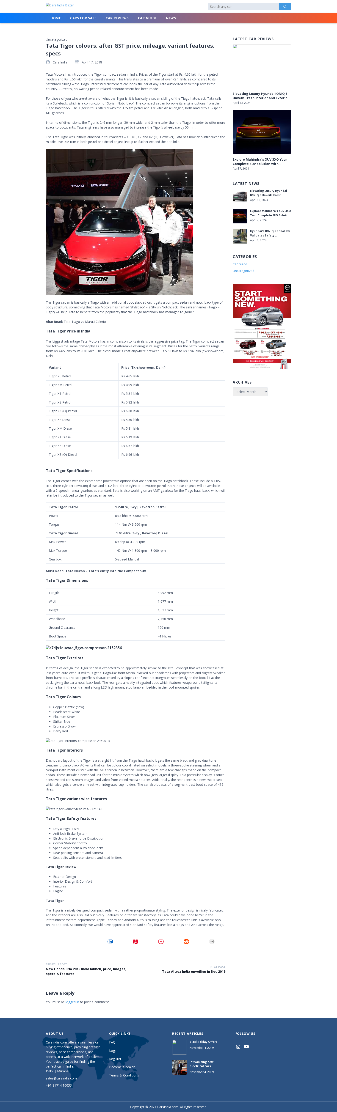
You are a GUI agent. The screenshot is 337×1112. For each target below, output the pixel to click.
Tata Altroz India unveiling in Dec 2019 (193, 971)
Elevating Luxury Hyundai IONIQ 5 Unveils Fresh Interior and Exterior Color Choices (261, 95)
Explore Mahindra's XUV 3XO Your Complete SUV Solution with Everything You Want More (260, 161)
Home (55, 18)
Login (113, 1050)
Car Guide (147, 18)
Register (115, 1059)
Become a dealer (122, 1067)
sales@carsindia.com (61, 1078)
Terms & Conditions (124, 1075)
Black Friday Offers (203, 1042)
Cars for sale (83, 18)
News (171, 18)
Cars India (60, 62)
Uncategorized (243, 271)
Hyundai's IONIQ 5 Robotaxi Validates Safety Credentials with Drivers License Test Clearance (270, 233)
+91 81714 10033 (59, 1085)
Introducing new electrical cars (201, 1064)
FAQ (112, 1042)
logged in (72, 1002)
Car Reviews (117, 18)
